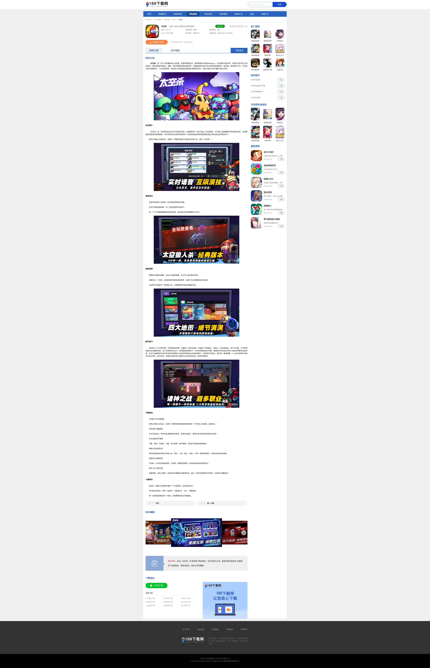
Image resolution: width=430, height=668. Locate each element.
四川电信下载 (168, 598)
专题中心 (265, 14)
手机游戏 (193, 14)
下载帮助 (229, 629)
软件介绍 (153, 50)
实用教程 (223, 14)
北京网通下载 (185, 605)
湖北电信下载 (185, 598)
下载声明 (243, 629)
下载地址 (239, 50)
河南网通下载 (168, 605)
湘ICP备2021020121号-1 (231, 661)
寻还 (154, 503)
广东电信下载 (150, 598)
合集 (252, 14)
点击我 (187, 42)
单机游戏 (178, 14)
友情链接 (215, 629)
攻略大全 (239, 14)
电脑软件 (162, 14)
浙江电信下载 (185, 602)
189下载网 (157, 19)
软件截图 (175, 50)
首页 (149, 14)
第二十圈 (207, 503)
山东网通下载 (150, 605)
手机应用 (208, 14)
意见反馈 (200, 629)
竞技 (174, 19)
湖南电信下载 (168, 602)
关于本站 (186, 629)
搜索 (279, 4)
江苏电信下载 (150, 602)
